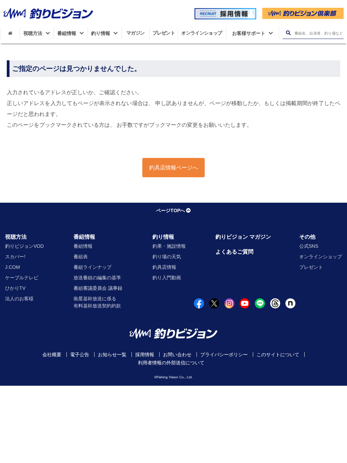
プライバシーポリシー (224, 354)
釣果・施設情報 (169, 246)
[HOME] (10, 33)
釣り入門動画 (166, 277)
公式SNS (308, 246)
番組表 (81, 256)
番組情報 (84, 237)
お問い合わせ (177, 354)
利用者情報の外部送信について (171, 362)
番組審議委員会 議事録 (98, 288)
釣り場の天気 (166, 256)
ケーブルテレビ (21, 277)
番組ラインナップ (92, 267)
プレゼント (311, 267)
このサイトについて (278, 354)
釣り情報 (163, 237)
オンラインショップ (320, 256)
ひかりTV (15, 288)
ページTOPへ (170, 210)
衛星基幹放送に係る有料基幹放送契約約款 (97, 302)
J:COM (12, 267)
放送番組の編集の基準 (97, 277)
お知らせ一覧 (112, 354)
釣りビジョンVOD (24, 246)
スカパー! (15, 256)
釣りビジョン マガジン (243, 237)
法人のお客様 (19, 298)
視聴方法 (16, 237)
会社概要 (51, 354)
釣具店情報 (164, 267)
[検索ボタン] (288, 33)
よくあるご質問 (234, 252)
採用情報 (144, 354)
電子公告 (79, 354)
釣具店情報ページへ (173, 167)
